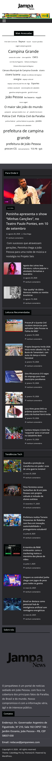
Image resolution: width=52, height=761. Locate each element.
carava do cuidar (15, 57)
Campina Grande (23, 51)
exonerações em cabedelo (30, 88)
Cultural (10, 208)
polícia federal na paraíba (25, 121)
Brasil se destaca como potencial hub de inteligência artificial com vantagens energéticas (35, 606)
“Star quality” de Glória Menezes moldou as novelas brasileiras (35, 292)
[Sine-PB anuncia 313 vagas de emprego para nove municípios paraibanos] (14, 380)
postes (39, 121)
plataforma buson (36, 112)
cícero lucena (12, 74)
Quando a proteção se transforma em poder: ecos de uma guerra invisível (36, 466)
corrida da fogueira (16, 62)
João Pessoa (14, 97)
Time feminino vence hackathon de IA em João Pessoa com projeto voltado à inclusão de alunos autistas (35, 493)
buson (29, 42)
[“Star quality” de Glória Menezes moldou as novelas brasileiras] (12, 296)
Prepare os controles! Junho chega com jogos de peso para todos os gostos (36, 580)
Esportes (35, 83)
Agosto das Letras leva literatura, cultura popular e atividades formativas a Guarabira (35, 269)
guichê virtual (32, 92)
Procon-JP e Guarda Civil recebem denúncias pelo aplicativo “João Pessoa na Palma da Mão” (36, 326)
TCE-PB (34, 148)
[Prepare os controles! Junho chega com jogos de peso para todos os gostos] (12, 585)
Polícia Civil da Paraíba (31, 116)
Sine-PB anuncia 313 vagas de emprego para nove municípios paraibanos (37, 376)
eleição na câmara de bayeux (32, 75)
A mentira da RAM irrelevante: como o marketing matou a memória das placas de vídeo (34, 553)
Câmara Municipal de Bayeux (23, 66)
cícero (42, 70)
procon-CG (11, 148)
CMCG (35, 57)
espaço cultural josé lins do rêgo (19, 84)
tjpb (40, 148)
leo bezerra (29, 97)
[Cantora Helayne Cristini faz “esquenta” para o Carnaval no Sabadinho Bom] (14, 437)
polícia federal (10, 121)
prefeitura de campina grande (23, 134)
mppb (38, 97)
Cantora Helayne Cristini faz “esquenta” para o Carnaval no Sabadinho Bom (37, 433)
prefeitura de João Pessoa (23, 144)
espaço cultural (28, 79)
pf (27, 112)
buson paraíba (37, 42)
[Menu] (4, 21)
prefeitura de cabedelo (23, 125)
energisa (17, 79)
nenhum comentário (15, 238)
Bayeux (22, 41)
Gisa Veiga (27, 234)
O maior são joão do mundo (23, 107)
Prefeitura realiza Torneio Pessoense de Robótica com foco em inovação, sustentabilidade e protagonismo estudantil (35, 523)
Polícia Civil (9, 116)
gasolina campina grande (18, 92)
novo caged (23, 102)
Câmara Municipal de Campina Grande (20, 70)
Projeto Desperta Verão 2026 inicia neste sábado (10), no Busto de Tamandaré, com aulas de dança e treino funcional (37, 352)
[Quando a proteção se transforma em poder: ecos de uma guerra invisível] (12, 471)
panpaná (8, 112)
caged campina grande (23, 46)
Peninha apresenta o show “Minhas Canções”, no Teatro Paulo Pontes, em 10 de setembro (27, 221)
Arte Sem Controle (10, 42)
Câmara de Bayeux (30, 62)
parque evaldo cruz (19, 112)
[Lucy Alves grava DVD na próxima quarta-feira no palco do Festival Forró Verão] (14, 415)
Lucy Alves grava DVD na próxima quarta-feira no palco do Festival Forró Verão (38, 411)
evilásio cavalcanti (14, 88)
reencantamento (23, 149)
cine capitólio (26, 57)
